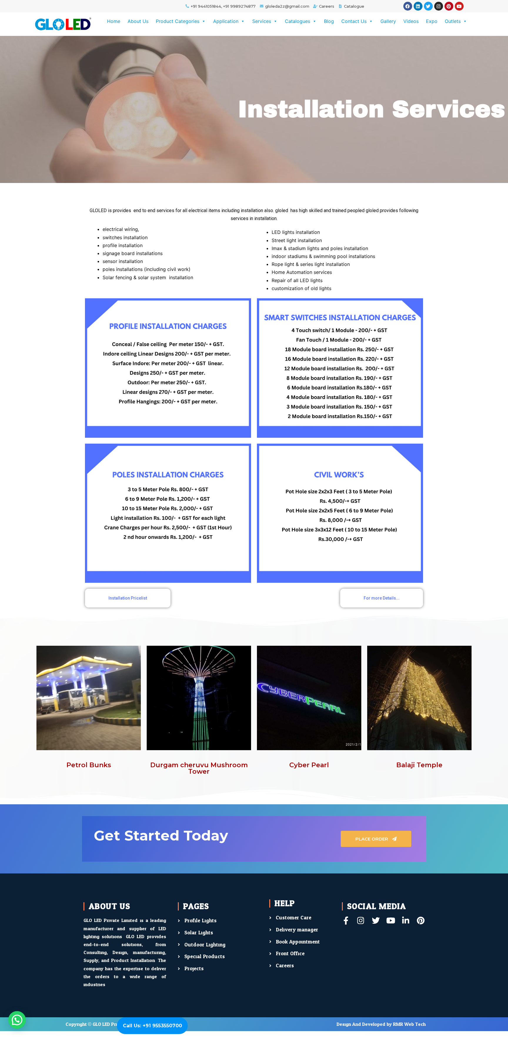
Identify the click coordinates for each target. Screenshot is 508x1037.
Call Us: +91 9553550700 (152, 1025)
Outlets (453, 21)
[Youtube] (459, 6)
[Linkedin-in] (406, 920)
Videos (411, 21)
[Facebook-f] (346, 920)
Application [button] (225, 21)
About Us (138, 21)
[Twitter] (428, 6)
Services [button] (261, 21)
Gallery (388, 21)
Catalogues (297, 21)
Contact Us (354, 21)
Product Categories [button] (177, 21)
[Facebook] (407, 6)
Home (113, 21)
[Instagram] (438, 6)
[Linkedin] (418, 6)
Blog (329, 21)
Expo (431, 21)
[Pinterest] (448, 6)
